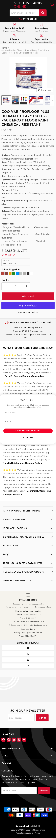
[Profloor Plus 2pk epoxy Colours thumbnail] (23, 100)
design (26, 833)
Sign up (42, 717)
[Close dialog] (53, 397)
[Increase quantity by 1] (26, 286)
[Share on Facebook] (28, 647)
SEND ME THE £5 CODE (28, 431)
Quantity (5, 280)
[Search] (43, 12)
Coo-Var (7, 129)
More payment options (28, 312)
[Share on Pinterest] (28, 659)
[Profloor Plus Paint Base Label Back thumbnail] (48, 100)
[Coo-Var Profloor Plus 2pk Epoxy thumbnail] (15, 100)
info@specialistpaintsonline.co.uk (30, 621)
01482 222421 (31, 618)
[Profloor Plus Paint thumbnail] (6, 100)
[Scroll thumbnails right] (52, 100)
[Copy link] (28, 665)
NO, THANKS (28, 437)
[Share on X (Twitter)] (28, 653)
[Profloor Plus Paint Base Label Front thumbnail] (36, 100)
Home (4, 48)
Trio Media (35, 833)
